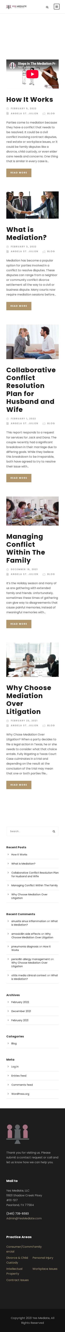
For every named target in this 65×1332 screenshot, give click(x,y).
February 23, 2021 (24, 720)
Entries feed (18, 1076)
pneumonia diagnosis (24, 946)
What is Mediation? (26, 233)
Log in (15, 1066)
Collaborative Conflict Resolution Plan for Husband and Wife (31, 389)
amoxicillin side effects (25, 934)
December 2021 (21, 1011)
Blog (51, 113)
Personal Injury (42, 1258)
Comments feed (22, 1085)
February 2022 (20, 1002)
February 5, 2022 (23, 108)
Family (37, 1247)
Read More (18, 172)
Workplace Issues (44, 1269)
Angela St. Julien (24, 113)
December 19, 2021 (24, 569)
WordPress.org (20, 1094)
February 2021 (19, 1020)
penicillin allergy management (30, 959)
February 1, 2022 (23, 418)
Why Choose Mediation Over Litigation (28, 699)
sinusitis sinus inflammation (28, 921)
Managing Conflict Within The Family (25, 548)
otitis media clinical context (28, 975)
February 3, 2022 (23, 246)
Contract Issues (17, 1280)
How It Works (29, 99)
